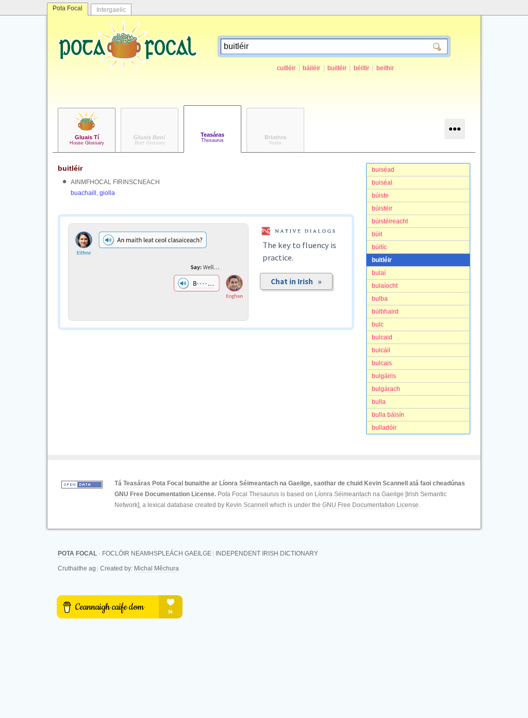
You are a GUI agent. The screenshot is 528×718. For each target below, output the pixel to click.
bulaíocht (385, 285)
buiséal (382, 182)
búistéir (382, 208)
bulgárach (386, 389)
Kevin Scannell (386, 483)
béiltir (361, 68)
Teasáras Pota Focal (153, 483)
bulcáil (381, 350)
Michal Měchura (156, 568)
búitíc (379, 247)
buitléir (382, 260)
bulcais (382, 363)
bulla (379, 401)
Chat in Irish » (296, 281)
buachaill (83, 193)
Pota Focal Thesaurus (248, 494)
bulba (380, 298)
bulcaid (382, 337)
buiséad (383, 169)
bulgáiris (384, 376)
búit (377, 234)
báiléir (311, 68)
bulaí (379, 272)
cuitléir (286, 68)
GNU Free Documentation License (164, 494)
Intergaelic (111, 9)
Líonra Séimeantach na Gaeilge (264, 483)
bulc (378, 324)
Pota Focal (67, 8)
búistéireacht (390, 221)
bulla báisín (388, 414)
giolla (107, 193)
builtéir (336, 68)
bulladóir (384, 427)
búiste (380, 195)
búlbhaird (385, 311)
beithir (385, 68)
